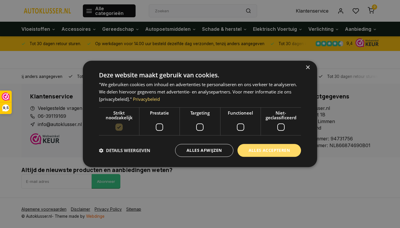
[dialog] (200, 114)
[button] (124, 150)
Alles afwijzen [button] (204, 150)
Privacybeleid (146, 99)
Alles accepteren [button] (269, 150)
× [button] (307, 67)
